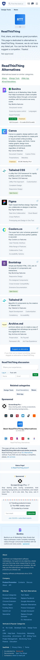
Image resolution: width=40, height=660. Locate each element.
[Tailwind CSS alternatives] (4, 171)
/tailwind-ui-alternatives (10, 297)
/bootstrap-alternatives (10, 260)
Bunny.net (19, 651)
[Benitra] (4, 89)
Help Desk (11, 633)
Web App (20, 394)
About (5, 585)
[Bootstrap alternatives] (4, 263)
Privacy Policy (17, 647)
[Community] (32, 3)
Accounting (7, 636)
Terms (27, 647)
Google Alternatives (28, 601)
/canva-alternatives (9, 128)
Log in (4, 373)
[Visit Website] (37, 169)
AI (3, 628)
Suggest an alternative (20, 349)
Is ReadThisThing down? (20, 468)
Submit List (7, 611)
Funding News (8, 608)
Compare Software (9, 598)
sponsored (26, 544)
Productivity (21, 633)
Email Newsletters (22, 390)
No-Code (9, 628)
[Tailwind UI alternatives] (4, 300)
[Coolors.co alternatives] (4, 229)
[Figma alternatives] (4, 202)
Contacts (21, 582)
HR (24, 636)
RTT (20, 19)
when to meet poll (18, 655)
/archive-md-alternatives (11, 321)
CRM (4, 633)
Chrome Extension (9, 601)
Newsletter (6, 614)
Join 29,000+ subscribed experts (20, 518)
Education (13, 641)
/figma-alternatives (8, 199)
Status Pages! (8, 604)
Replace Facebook (27, 598)
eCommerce (16, 636)
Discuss (29, 582)
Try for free (12, 119)
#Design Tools (14, 78)
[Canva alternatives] (4, 131)
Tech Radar (25, 595)
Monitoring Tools (25, 639)
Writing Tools (31, 636)
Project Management (10, 639)
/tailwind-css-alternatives (11, 168)
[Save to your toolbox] (20, 26)
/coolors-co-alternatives (10, 227)
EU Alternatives (27, 452)
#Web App (25, 78)
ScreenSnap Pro (19, 485)
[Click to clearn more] (20, 536)
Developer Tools (20, 628)
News (33, 390)
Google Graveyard (27, 611)
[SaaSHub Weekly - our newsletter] (29, 3)
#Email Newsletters (9, 81)
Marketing (30, 633)
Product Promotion (10, 582)
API (10, 585)
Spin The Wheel (21, 653)
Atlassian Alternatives (28, 604)
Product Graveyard (28, 608)
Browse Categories (9, 595)
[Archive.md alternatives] (4, 324)
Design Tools (8, 390)
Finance (5, 641)
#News (4, 78)
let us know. (11, 457)
